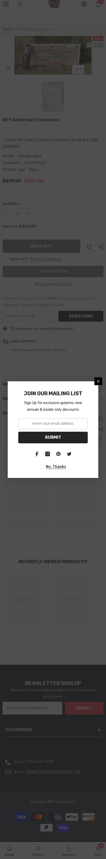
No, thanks (56, 467)
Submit (53, 437)
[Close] (98, 381)
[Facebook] (36, 453)
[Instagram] (47, 453)
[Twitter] (69, 453)
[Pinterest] (58, 453)
